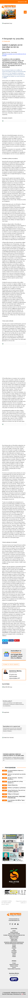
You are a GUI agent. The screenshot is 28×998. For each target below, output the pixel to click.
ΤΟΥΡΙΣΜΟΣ (14, 950)
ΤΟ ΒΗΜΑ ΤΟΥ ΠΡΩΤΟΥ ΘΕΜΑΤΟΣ (11, 664)
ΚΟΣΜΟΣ (14, 946)
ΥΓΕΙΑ (14, 949)
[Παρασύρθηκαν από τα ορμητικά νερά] (14, 718)
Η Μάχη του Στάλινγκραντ (13, 794)
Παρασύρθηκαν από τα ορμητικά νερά (11, 726)
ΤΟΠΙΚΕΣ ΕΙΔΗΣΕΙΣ (14, 932)
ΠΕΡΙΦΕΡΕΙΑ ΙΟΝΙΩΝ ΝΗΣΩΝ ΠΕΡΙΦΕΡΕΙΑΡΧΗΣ (14, 942)
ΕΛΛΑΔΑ (14, 945)
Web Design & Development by (16, 994)
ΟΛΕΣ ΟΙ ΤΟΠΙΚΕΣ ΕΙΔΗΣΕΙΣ (14, 933)
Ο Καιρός (14, 963)
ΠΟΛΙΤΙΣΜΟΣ (14, 952)
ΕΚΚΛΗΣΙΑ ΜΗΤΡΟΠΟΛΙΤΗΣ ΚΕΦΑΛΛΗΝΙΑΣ (14, 943)
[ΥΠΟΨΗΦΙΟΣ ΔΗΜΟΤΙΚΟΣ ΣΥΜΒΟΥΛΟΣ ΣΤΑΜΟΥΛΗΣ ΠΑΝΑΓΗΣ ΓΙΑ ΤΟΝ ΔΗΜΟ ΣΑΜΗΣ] (14, 745)
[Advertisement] (14, 819)
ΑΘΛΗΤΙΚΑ (14, 947)
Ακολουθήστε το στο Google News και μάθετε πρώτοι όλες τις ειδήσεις (16, 654)
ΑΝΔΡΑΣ (14, 955)
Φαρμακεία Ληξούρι (14, 965)
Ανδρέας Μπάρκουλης (13, 785)
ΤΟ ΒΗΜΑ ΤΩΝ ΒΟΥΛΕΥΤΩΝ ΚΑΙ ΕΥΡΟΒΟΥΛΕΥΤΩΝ (14, 935)
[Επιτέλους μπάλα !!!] (14, 693)
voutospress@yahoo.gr (14, 918)
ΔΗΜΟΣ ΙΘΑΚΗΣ (14, 940)
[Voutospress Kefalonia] (8, 6)
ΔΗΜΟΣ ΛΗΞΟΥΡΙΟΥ (14, 938)
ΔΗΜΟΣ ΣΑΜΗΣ (14, 939)
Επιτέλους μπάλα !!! (7, 701)
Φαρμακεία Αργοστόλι (14, 964)
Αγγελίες (14, 967)
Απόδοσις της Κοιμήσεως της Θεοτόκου (17, 787)
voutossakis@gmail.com (14, 920)
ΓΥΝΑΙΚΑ (14, 953)
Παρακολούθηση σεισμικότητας (14, 968)
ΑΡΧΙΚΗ (14, 930)
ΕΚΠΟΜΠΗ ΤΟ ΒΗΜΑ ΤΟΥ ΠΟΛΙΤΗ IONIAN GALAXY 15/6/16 (6, 903)
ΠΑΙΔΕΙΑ (14, 956)
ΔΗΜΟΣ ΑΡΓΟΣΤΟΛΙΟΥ (14, 936)
